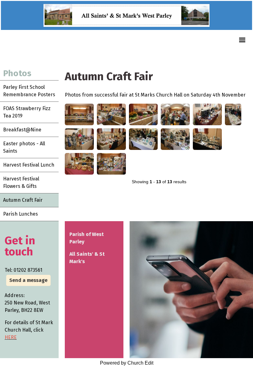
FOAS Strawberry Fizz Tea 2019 (27, 112)
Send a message (28, 280)
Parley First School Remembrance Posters (29, 90)
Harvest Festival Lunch (28, 165)
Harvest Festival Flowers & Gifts (21, 182)
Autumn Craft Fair (23, 200)
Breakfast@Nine (22, 130)
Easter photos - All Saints (24, 147)
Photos (17, 73)
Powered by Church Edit (126, 363)
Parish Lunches (20, 214)
